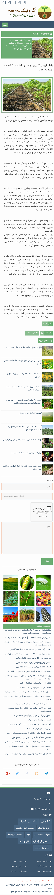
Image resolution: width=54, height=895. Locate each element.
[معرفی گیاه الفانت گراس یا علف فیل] (27, 614)
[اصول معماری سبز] (43, 614)
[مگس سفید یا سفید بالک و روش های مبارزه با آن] (43, 582)
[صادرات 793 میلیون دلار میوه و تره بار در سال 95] (43, 598)
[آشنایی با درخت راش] (11, 598)
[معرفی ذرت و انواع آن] (27, 582)
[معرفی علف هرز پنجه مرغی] (27, 598)
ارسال (47, 561)
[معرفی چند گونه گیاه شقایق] (11, 614)
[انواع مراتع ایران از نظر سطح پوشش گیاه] (11, 582)
